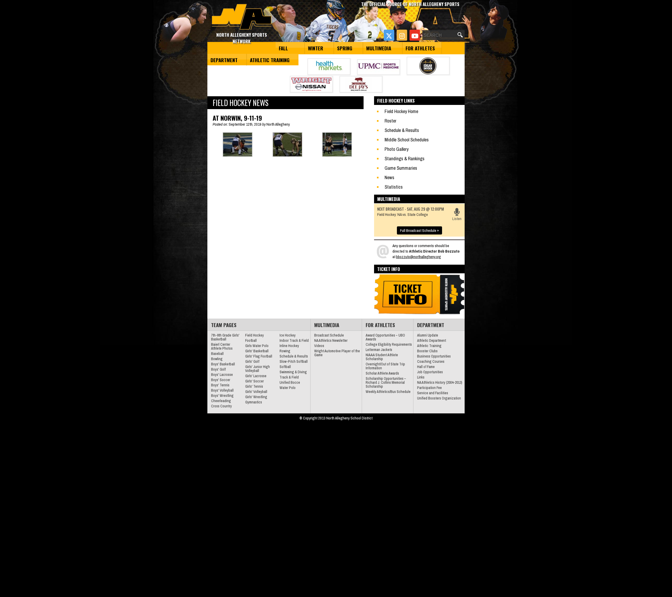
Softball (285, 366)
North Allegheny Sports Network (241, 17)
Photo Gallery (396, 149)
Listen (456, 218)
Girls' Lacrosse (255, 376)
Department (224, 59)
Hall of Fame (426, 366)
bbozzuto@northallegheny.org (418, 256)
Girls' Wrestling (256, 397)
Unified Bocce (290, 382)
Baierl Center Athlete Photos (222, 346)
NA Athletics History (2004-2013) (439, 382)
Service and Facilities (432, 393)
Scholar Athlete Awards (382, 373)
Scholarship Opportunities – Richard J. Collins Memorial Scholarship (386, 382)
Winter (315, 48)
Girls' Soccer (254, 381)
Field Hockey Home (401, 111)
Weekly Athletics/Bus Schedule (388, 391)
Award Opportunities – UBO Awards (385, 337)
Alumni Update (427, 335)
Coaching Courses (430, 361)
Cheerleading (221, 400)
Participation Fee (429, 387)
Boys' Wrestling (222, 395)
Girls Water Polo (257, 345)
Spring (344, 48)
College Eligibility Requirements (389, 344)
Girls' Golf (252, 361)
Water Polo (288, 387)
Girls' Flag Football (258, 356)
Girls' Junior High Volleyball (257, 368)
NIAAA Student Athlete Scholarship (382, 357)
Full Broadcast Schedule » (419, 230)
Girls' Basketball (257, 351)
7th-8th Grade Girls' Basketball (225, 337)
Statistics (394, 187)
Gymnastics (253, 402)
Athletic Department (431, 340)
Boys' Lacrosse (222, 374)
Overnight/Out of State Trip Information (385, 366)
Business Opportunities (434, 356)
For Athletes (420, 48)
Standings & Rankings (404, 158)
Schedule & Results (402, 130)
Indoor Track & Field (294, 340)
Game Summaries (401, 168)
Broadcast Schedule (329, 335)
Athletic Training (270, 59)
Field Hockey (254, 335)
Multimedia (378, 48)
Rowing (285, 351)
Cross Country (221, 406)
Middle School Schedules (407, 139)
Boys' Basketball (223, 364)
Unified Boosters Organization (439, 398)
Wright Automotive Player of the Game (337, 353)
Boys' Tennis (220, 385)
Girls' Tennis (254, 386)
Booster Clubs (427, 351)
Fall (283, 48)
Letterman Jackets (379, 349)
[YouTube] (415, 35)
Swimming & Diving (293, 372)
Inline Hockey (289, 345)
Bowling (217, 358)
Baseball (217, 353)
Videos (319, 345)
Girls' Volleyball (256, 391)
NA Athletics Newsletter (331, 340)
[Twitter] (389, 35)
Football (251, 340)
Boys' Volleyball (222, 390)
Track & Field (289, 377)
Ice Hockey (288, 335)
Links (420, 377)
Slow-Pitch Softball (294, 361)
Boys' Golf (218, 369)
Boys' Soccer (220, 379)
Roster (390, 121)
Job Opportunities (430, 372)
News (389, 177)
